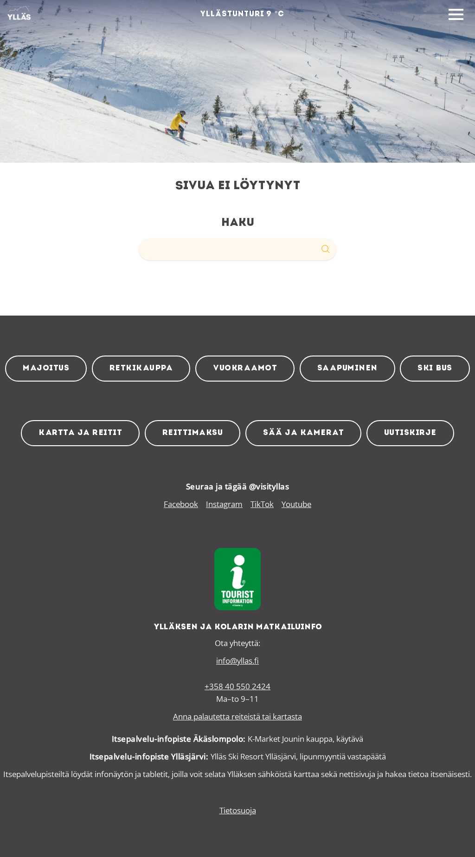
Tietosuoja (237, 810)
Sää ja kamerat (303, 433)
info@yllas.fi (237, 660)
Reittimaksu (192, 433)
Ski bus (434, 368)
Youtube (296, 504)
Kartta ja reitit (80, 433)
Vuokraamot (245, 368)
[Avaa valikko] (456, 14)
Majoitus (46, 368)
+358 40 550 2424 (237, 686)
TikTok (262, 504)
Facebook (181, 504)
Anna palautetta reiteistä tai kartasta (237, 716)
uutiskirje (410, 433)
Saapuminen (347, 368)
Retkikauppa (141, 368)
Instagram (224, 504)
